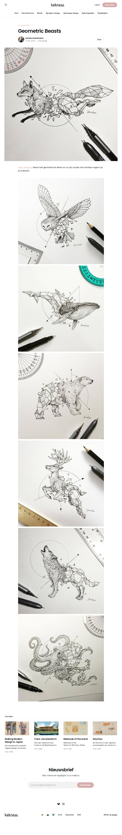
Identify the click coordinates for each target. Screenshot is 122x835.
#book (39, 13)
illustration (23, 25)
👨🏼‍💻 (53, 815)
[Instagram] (63, 804)
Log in (97, 5)
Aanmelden (110, 5)
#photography (88, 13)
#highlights (102, 13)
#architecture (28, 13)
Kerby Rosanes (25, 167)
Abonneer (70, 815)
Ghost (114, 815)
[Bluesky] (58, 804)
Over (60, 815)
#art (16, 13)
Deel (99, 39)
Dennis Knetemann (34, 38)
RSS (79, 815)
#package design (71, 13)
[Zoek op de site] (6, 5)
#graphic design (53, 13)
